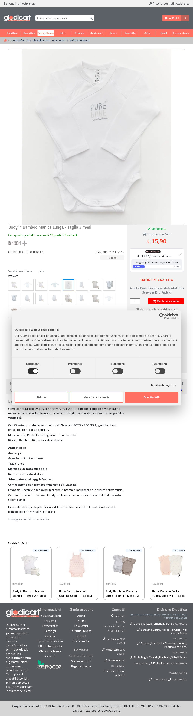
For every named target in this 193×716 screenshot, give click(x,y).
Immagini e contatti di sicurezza (28, 519)
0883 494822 (180, 679)
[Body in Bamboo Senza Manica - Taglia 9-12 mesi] (55, 298)
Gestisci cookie (81, 641)
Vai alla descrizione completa (26, 271)
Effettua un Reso (81, 631)
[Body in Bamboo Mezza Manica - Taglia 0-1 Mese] (14, 284)
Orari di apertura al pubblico (114, 673)
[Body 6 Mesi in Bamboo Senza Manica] (41, 298)
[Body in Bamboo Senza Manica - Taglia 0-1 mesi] (27, 298)
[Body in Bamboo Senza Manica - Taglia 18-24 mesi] (82, 284)
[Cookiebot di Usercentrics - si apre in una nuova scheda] (162, 316)
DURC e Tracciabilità (50, 646)
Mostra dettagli (161, 385)
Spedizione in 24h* (159, 234)
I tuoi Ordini (81, 626)
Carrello (173, 18)
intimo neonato (80, 40)
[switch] (75, 371)
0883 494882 (180, 652)
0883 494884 (141, 663)
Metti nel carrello (167, 301)
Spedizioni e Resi (81, 661)
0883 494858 (118, 666)
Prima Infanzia (46, 33)
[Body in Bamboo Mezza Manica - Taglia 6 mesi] (109, 284)
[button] (180, 575)
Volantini (50, 636)
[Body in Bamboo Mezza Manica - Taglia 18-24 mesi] (41, 284)
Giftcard (81, 636)
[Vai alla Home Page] (5, 41)
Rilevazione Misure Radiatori (50, 653)
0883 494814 (180, 624)
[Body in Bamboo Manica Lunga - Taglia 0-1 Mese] (55, 284)
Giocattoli (29, 33)
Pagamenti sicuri (81, 666)
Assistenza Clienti (50, 616)
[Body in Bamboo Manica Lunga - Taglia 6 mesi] (27, 284)
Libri (62, 33)
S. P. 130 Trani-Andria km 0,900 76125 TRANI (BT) (114, 626)
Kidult (164, 33)
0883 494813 (180, 663)
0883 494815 (180, 638)
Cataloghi (50, 631)
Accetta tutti (152, 397)
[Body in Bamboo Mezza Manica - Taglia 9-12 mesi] (14, 298)
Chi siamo (50, 621)
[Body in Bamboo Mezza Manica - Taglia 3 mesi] (95, 284)
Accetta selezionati (96, 397)
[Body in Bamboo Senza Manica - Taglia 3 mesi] (82, 298)
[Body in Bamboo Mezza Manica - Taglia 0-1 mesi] (95, 298)
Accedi (163, 3)
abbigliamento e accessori (49, 40)
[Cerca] (90, 18)
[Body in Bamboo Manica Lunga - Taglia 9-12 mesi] (109, 298)
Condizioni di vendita (81, 656)
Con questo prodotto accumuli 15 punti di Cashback (42, 235)
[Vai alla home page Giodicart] (17, 18)
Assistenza (182, 3)
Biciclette (130, 33)
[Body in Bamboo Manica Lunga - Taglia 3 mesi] (68, 284)
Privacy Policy (50, 626)
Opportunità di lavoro (50, 641)
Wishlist (81, 621)
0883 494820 (161, 679)
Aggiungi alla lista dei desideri (158, 309)
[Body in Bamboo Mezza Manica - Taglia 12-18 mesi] (68, 298)
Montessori (96, 33)
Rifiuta (41, 397)
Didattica (12, 33)
